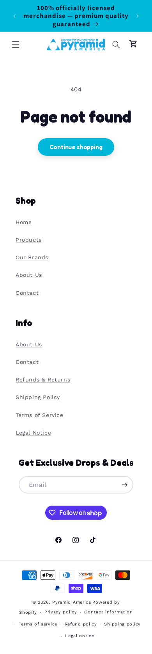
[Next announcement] (137, 16)
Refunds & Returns (43, 379)
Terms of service (38, 624)
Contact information (108, 612)
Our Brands (32, 257)
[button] (15, 44)
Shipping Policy (38, 397)
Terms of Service (40, 415)
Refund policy (81, 624)
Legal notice (79, 635)
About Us (29, 275)
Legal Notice (33, 432)
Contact (27, 293)
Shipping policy (122, 624)
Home (24, 222)
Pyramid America (71, 602)
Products (29, 240)
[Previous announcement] (14, 16)
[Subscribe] (124, 485)
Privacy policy (60, 612)
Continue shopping (75, 147)
